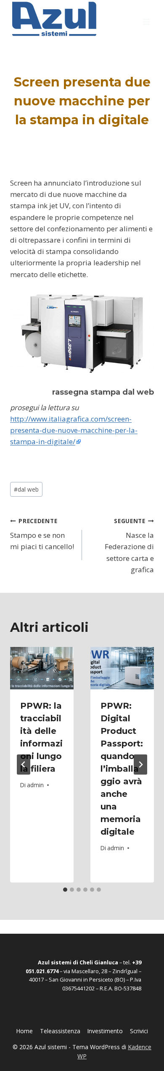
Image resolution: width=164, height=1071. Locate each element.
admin (35, 785)
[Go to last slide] (23, 764)
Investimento (105, 1031)
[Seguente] (140, 764)
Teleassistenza (60, 1031)
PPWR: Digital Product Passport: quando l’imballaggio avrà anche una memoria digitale (122, 769)
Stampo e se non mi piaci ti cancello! (42, 534)
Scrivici (139, 1031)
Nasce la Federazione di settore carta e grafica (129, 545)
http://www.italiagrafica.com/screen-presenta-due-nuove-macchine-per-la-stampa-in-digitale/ (74, 430)
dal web (26, 489)
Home (24, 1031)
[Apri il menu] (146, 19)
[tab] (65, 890)
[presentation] (42, 668)
